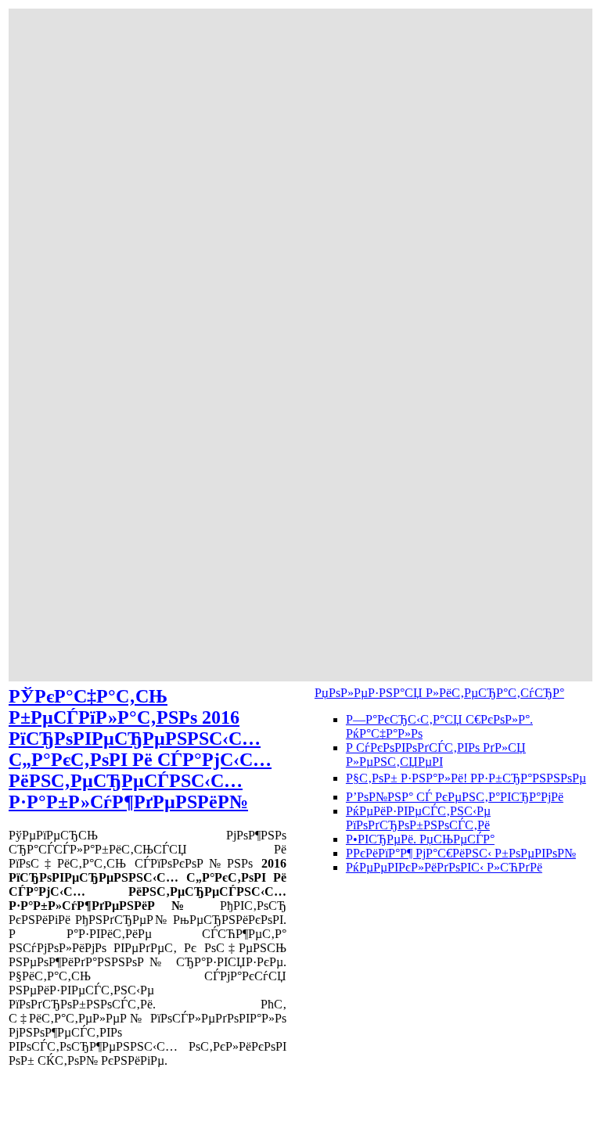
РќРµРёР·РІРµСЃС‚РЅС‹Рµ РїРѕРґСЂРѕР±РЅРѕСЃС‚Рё (418, 818)
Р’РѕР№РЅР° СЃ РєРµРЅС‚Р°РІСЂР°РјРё (454, 796)
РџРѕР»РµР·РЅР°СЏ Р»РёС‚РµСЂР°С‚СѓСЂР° (439, 692)
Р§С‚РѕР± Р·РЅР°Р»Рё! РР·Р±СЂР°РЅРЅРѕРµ (466, 778)
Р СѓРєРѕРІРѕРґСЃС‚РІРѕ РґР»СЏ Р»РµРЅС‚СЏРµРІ (436, 754)
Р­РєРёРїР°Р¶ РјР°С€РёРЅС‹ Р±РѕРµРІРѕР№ (461, 853)
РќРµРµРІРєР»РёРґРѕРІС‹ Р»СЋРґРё (444, 867)
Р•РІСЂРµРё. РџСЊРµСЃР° (420, 839)
